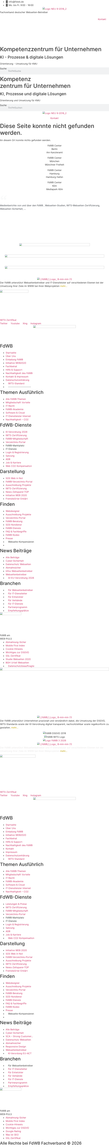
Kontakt (102, 19)
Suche (3, 68)
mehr (62, 286)
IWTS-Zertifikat (8, 320)
